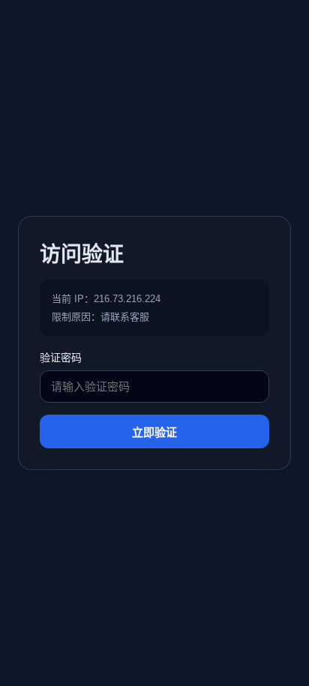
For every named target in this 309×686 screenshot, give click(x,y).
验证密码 (61, 358)
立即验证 (154, 432)
